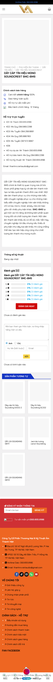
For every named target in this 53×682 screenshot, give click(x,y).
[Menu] (3, 9)
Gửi (26, 356)
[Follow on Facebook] (16, 574)
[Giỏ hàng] (49, 9)
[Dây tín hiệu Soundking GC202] (39, 391)
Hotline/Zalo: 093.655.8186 (26, 2)
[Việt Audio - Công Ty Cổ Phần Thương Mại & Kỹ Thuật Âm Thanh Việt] (26, 9)
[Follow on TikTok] (21, 574)
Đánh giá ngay (26, 306)
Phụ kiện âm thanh (29, 67)
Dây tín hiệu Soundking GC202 (38, 406)
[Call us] (31, 574)
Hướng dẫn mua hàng (17, 625)
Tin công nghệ (13, 609)
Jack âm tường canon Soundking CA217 (38, 443)
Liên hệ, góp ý (13, 590)
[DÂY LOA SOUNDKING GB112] (13, 464)
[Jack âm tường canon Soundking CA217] (39, 427)
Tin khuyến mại (13, 604)
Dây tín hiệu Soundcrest (29, 70)
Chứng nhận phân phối (17, 594)
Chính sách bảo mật (16, 634)
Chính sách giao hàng (17, 639)
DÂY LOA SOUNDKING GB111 (13, 442)
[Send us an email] (26, 574)
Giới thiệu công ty (15, 585)
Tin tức (10, 599)
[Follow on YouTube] (36, 574)
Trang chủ (10, 67)
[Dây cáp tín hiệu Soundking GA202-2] (13, 391)
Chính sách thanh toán (17, 629)
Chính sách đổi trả (15, 644)
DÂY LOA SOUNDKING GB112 (13, 478)
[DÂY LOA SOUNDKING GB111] (13, 427)
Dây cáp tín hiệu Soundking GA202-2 (13, 406)
